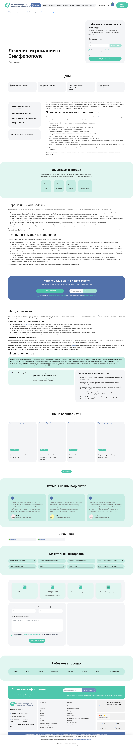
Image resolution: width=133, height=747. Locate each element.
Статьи (72, 5)
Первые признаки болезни (21, 113)
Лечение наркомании (35, 12)
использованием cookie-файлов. (82, 739)
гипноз (74, 345)
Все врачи (66, 471)
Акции (78, 5)
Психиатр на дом (72, 722)
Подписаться (88, 690)
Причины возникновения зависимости (20, 108)
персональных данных (111, 50)
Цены (59, 5)
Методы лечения (17, 123)
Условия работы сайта (46, 727)
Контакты (85, 5)
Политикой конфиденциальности (109, 49)
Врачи (45, 5)
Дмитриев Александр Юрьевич (44, 375)
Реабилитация (71, 715)
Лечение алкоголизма (73, 706)
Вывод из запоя (71, 710)
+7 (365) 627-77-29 (104, 5)
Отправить (33, 640)
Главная (24, 12)
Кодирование (71, 713)
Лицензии (52, 5)
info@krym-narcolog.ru (24, 592)
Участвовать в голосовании (114, 709)
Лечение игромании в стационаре (23, 118)
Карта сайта (70, 725)
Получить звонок (115, 45)
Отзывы (65, 5)
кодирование (26, 324)
